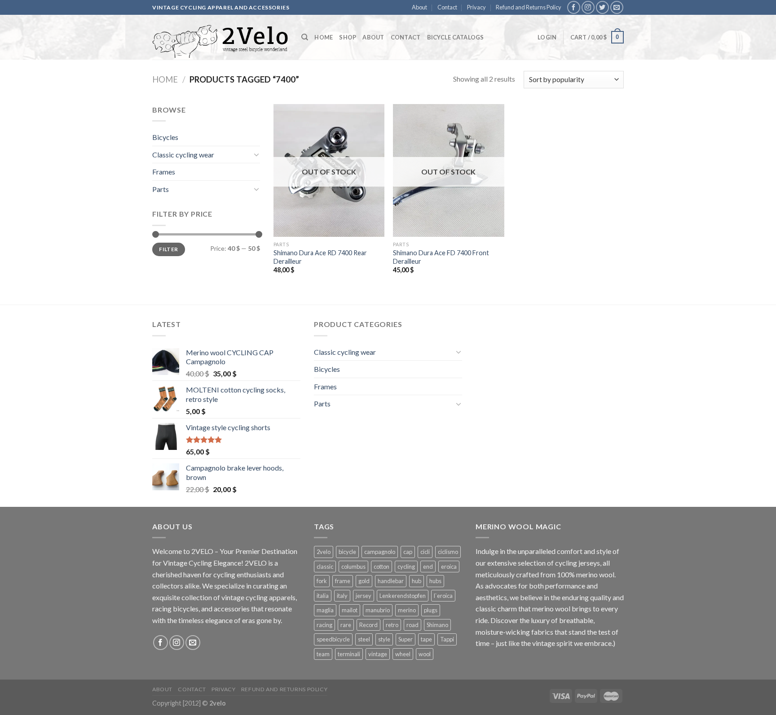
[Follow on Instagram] (588, 7)
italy (342, 595)
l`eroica (443, 595)
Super (405, 639)
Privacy (476, 7)
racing (324, 624)
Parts (160, 189)
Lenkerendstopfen (402, 595)
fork (322, 580)
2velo (324, 551)
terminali (349, 654)
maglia (325, 610)
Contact (447, 7)
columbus (353, 566)
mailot (349, 610)
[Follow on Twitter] (602, 7)
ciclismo (448, 551)
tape (426, 639)
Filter (168, 249)
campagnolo (379, 551)
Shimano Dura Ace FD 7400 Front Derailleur (441, 257)
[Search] (304, 37)
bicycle (347, 551)
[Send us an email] (616, 7)
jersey (363, 595)
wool (425, 654)
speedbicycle (333, 639)
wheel (402, 654)
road (412, 624)
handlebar (391, 580)
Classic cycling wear (183, 154)
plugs (430, 610)
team (323, 654)
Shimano (437, 624)
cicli (425, 551)
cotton (381, 566)
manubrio (378, 610)
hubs (435, 580)
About (419, 7)
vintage (377, 654)
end (428, 566)
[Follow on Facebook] (573, 7)
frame (342, 580)
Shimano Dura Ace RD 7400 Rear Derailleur (320, 257)
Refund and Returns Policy (528, 7)
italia (323, 595)
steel (364, 639)
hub (416, 580)
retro (392, 624)
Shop (347, 37)
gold (364, 580)
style (384, 639)
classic (325, 566)
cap (407, 551)
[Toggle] (256, 154)
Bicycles (165, 137)
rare (345, 624)
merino (407, 610)
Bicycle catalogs (455, 37)
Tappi (447, 639)
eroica (449, 566)
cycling (406, 566)
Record (368, 624)
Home (323, 37)
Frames (163, 171)
